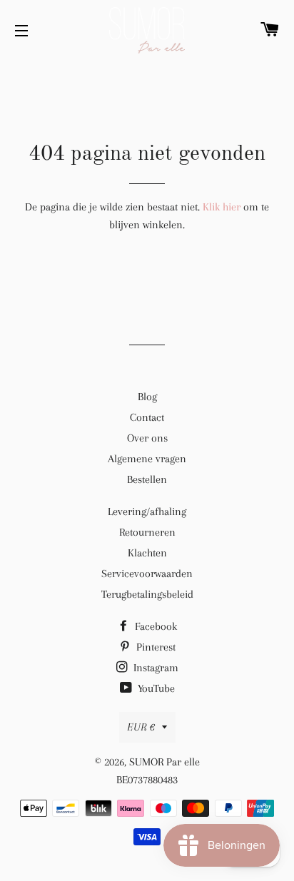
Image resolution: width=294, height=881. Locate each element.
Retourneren (147, 532)
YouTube (155, 688)
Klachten (147, 552)
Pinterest (154, 647)
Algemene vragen (147, 458)
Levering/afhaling (147, 511)
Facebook (154, 626)
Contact (147, 417)
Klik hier (221, 206)
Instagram (154, 667)
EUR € (141, 726)
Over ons (147, 438)
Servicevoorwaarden (147, 573)
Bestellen (147, 479)
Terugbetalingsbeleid (147, 594)
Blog (147, 396)
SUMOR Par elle (164, 761)
